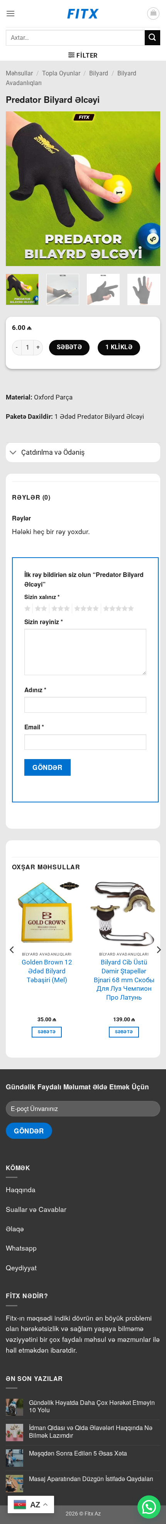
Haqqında (21, 1189)
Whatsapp (21, 1248)
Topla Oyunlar (61, 73)
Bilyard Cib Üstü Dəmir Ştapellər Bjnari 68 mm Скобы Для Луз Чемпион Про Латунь (124, 979)
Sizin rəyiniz (43, 621)
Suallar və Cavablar (36, 1209)
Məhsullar (19, 73)
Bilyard (98, 73)
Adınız (35, 689)
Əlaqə (15, 1228)
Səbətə (69, 347)
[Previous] (18, 188)
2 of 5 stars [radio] (39, 609)
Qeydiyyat (21, 1267)
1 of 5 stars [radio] (26, 609)
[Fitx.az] (83, 13)
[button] (10, 13)
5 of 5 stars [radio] (117, 609)
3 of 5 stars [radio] (59, 609)
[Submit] (152, 37)
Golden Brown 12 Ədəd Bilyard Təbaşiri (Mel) (47, 970)
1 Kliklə (119, 347)
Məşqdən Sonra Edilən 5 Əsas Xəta (78, 1453)
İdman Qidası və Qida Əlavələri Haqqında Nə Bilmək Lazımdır (90, 1431)
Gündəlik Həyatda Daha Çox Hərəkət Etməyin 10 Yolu (92, 1406)
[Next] (147, 188)
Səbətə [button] (47, 1031)
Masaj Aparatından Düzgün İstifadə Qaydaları (91, 1478)
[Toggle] (13, 453)
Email (34, 726)
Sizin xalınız (42, 597)
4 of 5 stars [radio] (85, 609)
